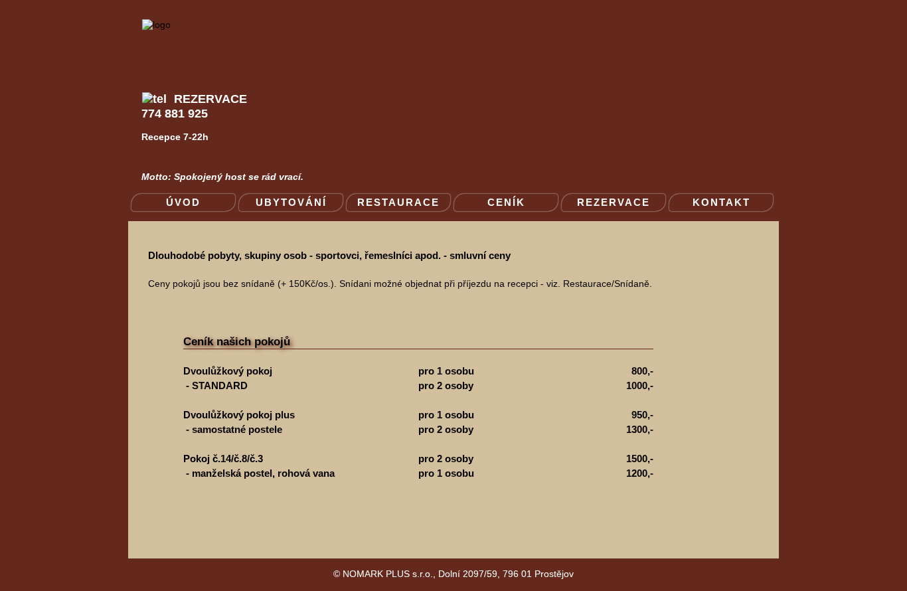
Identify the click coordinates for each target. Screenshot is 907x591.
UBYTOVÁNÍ (291, 202)
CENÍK (506, 202)
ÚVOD (183, 202)
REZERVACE (613, 202)
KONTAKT (721, 202)
